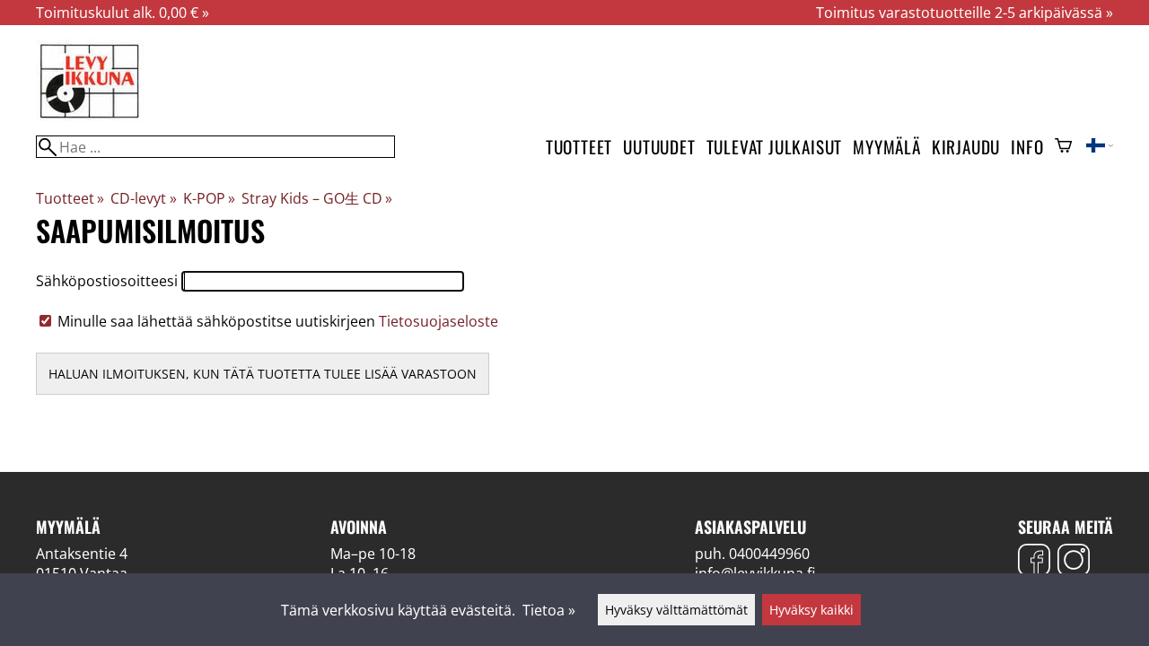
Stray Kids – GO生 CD (316, 198)
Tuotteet (579, 147)
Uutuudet (659, 147)
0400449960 (769, 553)
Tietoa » (548, 610)
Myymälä (887, 147)
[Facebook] (1034, 562)
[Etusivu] (90, 117)
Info (1027, 147)
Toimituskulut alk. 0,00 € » (122, 12)
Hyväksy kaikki (811, 609)
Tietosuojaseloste (438, 321)
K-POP (209, 198)
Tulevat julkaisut (774, 147)
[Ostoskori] (1063, 147)
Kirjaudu (966, 147)
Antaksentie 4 (81, 553)
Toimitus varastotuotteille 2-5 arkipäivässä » (964, 12)
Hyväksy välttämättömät (676, 609)
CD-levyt (143, 198)
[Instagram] (1073, 562)
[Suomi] (1099, 147)
